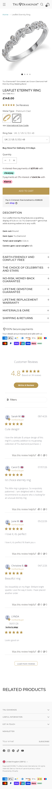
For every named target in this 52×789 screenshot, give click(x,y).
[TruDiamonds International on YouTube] (23, 751)
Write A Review (26, 385)
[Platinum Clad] (16, 118)
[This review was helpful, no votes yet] (39, 455)
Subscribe (44, 741)
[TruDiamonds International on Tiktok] (18, 751)
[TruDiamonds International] (26, 4)
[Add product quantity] (14, 160)
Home (5, 15)
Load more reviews (26, 663)
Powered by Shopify (10, 771)
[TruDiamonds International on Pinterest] (13, 751)
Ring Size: (18, 133)
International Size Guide (18, 125)
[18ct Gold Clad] (7, 118)
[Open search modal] (42, 4)
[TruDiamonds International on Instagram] (9, 751)
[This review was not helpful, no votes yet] (44, 455)
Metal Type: (16, 111)
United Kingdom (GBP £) (16, 762)
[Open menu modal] (4, 4)
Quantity (7, 154)
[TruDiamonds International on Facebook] (4, 751)
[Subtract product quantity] (5, 160)
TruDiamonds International (26, 766)
